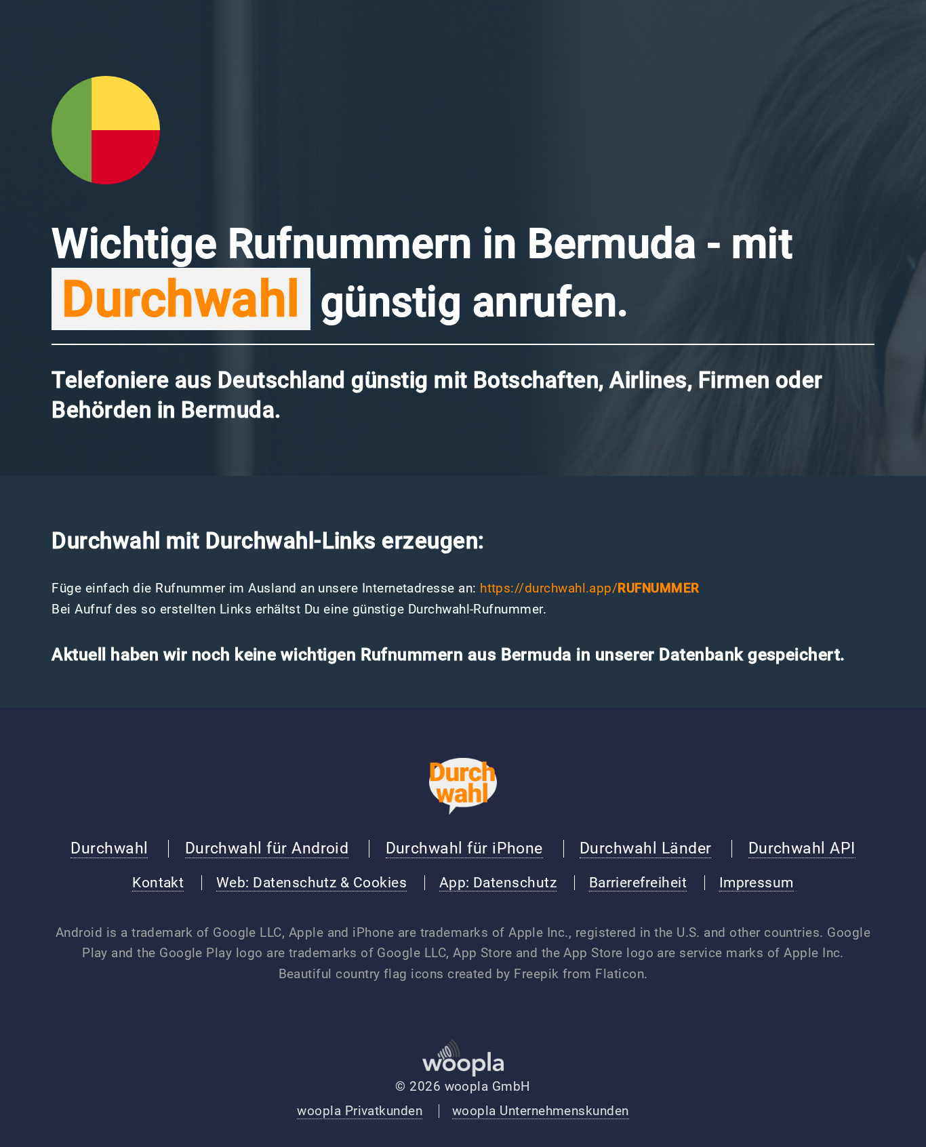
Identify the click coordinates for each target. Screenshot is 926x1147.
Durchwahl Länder (645, 848)
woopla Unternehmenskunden (540, 1111)
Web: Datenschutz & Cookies (311, 882)
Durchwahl (109, 848)
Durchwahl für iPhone (464, 848)
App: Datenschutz (498, 882)
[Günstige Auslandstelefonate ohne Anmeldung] (463, 810)
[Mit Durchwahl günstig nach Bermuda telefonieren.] (106, 180)
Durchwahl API (801, 848)
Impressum (756, 882)
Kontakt (158, 882)
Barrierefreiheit (638, 882)
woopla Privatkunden (359, 1111)
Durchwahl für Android (267, 848)
